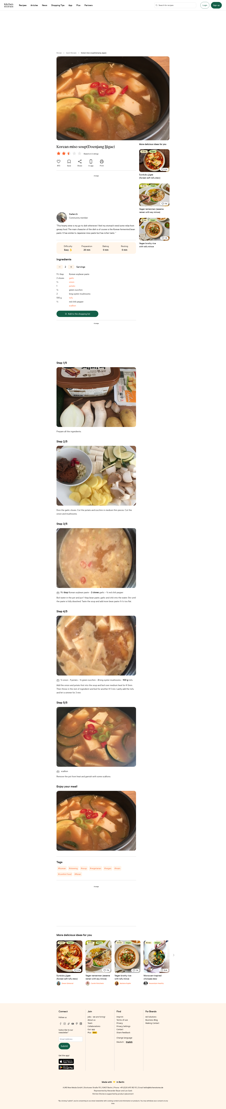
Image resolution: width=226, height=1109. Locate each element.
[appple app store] (71, 1062)
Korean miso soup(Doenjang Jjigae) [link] (93, 53)
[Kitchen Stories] (8, 5)
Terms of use (122, 1020)
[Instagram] (64, 1023)
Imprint (120, 1017)
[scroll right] (173, 955)
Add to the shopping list (79, 313)
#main (117, 868)
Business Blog (151, 1020)
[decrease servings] (59, 267)
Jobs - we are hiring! (96, 1017)
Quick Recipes (71, 53)
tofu (71, 297)
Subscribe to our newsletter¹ (66, 1031)
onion (71, 282)
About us (91, 1020)
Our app (91, 1029)
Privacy (120, 1023)
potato (72, 285)
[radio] (58, 153)
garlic (71, 278)
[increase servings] (71, 267)
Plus (92, 1032)
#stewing (73, 868)
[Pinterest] (77, 1023)
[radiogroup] (69, 153)
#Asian (78, 874)
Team (90, 1023)
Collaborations (94, 1026)
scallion (72, 305)
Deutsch (120, 1042)
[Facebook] (60, 1023)
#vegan (107, 868)
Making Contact (152, 1023)
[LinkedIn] (81, 1023)
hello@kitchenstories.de (153, 1087)
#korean (62, 868)
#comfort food (64, 874)
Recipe (59, 53)
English (129, 1042)
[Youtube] (73, 1023)
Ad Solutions (150, 1017)
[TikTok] (68, 1023)
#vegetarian (95, 868)
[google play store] (71, 1068)
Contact (120, 1029)
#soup (84, 868)
